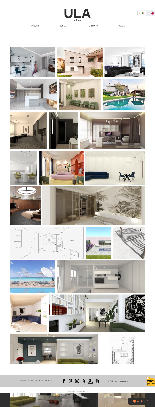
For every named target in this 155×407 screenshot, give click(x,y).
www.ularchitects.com (77, 391)
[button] (34, 26)
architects (77, 20)
